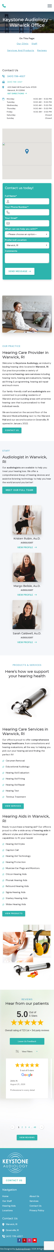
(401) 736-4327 (14, 82)
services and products (20, 50)
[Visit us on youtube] (34, 1240)
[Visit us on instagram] (29, 1240)
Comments (11, 250)
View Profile (25, 547)
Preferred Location (16, 239)
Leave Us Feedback (27, 1041)
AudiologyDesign (23, 1249)
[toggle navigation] (49, 6)
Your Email (10, 218)
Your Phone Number (16, 206)
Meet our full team (19, 490)
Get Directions (15, 93)
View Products (13, 913)
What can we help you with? (20, 228)
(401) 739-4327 (14, 1236)
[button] (27, 151)
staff (34, 43)
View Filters (27, 1051)
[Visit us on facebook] (19, 1240)
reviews (42, 50)
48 (35, 1127)
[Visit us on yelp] (24, 1240)
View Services (13, 806)
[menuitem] (13, 1196)
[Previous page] (12, 1127)
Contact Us (12, 430)
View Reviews (27, 1137)
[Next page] (41, 1127)
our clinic (23, 43)
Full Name (10, 195)
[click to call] (4, 6)
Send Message (18, 271)
